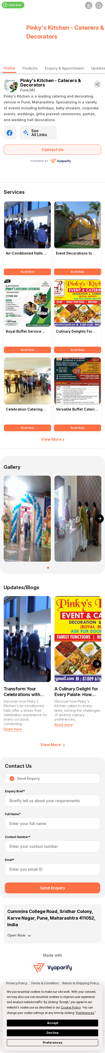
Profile (9, 68)
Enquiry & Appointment (64, 68)
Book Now (27, 271)
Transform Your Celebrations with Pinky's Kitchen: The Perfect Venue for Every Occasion (25, 691)
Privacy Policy (16, 983)
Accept (52, 1023)
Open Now (15, 4)
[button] (48, 568)
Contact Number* (17, 837)
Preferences (52, 1042)
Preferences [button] (85, 1013)
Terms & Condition (45, 983)
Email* (9, 860)
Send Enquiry (28, 778)
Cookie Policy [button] (71, 1007)
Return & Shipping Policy (80, 983)
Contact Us (52, 149)
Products (30, 68)
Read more (13, 729)
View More (52, 439)
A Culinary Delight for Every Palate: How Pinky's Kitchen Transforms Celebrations (76, 691)
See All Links (39, 132)
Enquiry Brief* (15, 791)
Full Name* (13, 814)
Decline (53, 1033)
